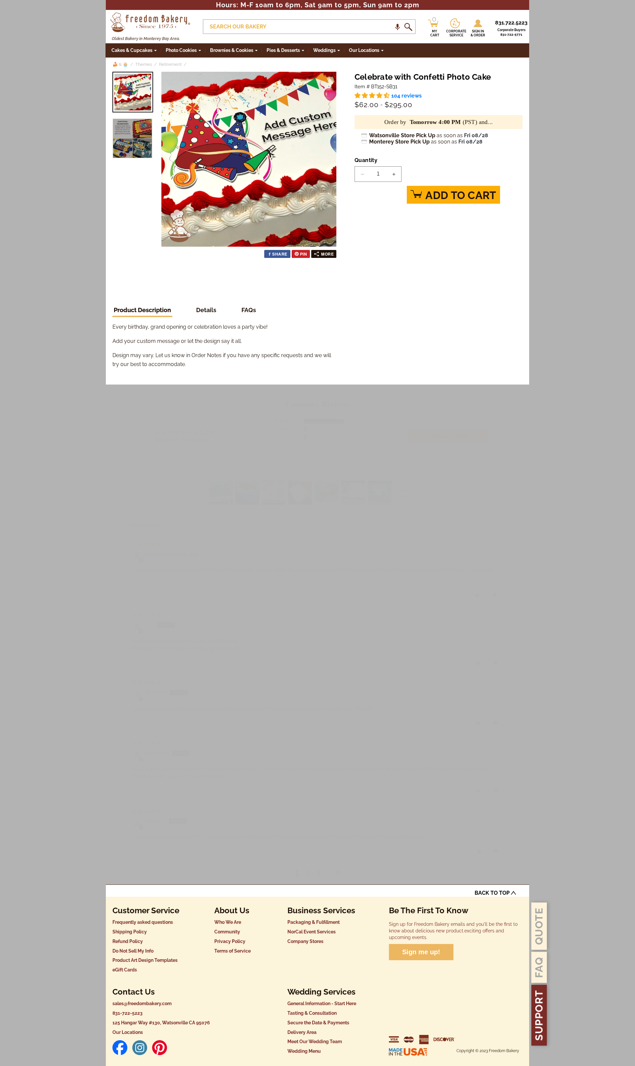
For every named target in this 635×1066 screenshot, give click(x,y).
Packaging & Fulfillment (313, 922)
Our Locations (127, 1032)
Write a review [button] (448, 436)
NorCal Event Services (311, 931)
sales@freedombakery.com (142, 1003)
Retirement (170, 64)
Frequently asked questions (142, 922)
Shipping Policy (129, 931)
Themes (143, 64)
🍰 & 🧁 (120, 64)
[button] (397, 26)
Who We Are (227, 922)
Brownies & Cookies (231, 50)
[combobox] (309, 26)
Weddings (324, 50)
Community (227, 931)
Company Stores (305, 941)
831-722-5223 (127, 1013)
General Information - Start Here (321, 1003)
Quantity (366, 160)
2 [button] (308, 872)
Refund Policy (127, 941)
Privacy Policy (229, 941)
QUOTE (539, 926)
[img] (147, 544)
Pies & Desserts (283, 50)
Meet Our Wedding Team (314, 1041)
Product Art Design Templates (145, 960)
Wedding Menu (304, 1051)
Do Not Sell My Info (132, 951)
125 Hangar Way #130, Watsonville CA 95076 (161, 1022)
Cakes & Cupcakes (131, 50)
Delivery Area (302, 1032)
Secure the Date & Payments (318, 1022)
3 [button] (318, 872)
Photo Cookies (181, 50)
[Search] (408, 27)
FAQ (539, 967)
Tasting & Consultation (312, 1013)
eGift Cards (124, 969)
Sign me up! (421, 952)
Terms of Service (232, 951)
